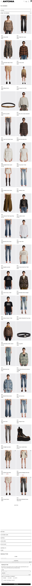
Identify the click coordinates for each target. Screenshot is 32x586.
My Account (3, 544)
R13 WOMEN (6, 13)
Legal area (3, 541)
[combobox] (15, 562)
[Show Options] (30, 562)
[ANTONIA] (8, 1)
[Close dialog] (30, 564)
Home (2, 13)
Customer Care (4, 534)
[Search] (24, 1)
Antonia (2, 531)
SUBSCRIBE (16, 584)
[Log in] (28, 1)
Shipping (3, 537)
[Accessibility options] (26, 1)
